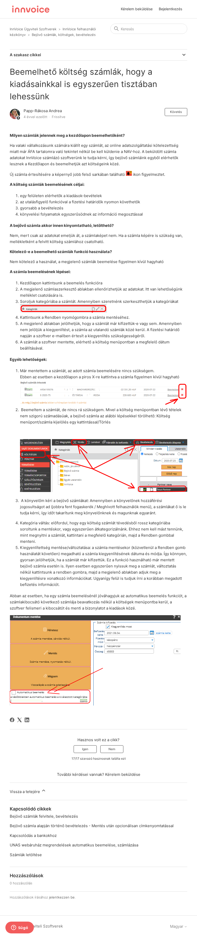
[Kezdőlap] (31, 9)
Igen (85, 749)
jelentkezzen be (62, 897)
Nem (112, 749)
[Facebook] (12, 720)
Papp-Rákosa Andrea (43, 110)
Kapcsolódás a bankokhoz (33, 835)
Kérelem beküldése (137, 9)
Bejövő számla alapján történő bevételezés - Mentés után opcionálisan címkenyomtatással (92, 825)
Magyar (177, 926)
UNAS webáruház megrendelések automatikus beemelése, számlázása (74, 845)
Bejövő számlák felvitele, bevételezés (44, 816)
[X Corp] (19, 720)
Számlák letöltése (26, 854)
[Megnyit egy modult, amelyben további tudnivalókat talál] (19, 928)
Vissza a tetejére (25, 791)
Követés (176, 112)
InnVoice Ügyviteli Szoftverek (33, 29)
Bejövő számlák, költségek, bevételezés (64, 35)
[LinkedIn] (27, 720)
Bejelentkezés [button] (170, 9)
